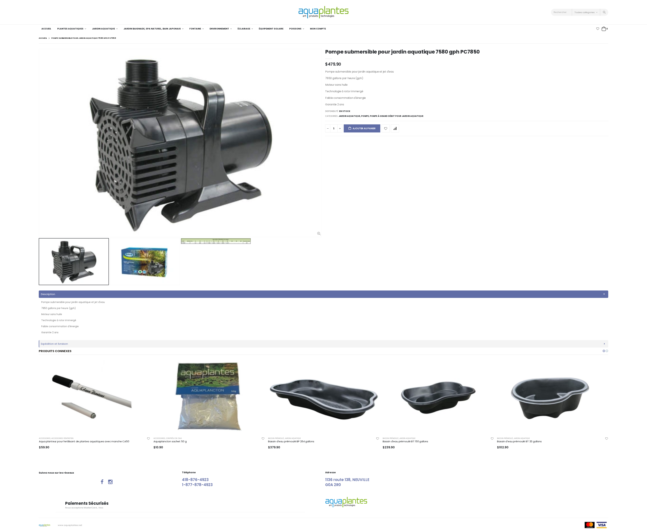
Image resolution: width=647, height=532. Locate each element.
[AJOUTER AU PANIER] (145, 366)
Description (48, 294)
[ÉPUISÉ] (374, 366)
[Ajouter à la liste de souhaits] (386, 128)
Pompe (365, 116)
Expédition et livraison (54, 344)
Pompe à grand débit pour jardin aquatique (396, 116)
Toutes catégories (585, 12)
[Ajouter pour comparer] (395, 128)
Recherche (604, 12)
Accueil (43, 38)
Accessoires (45, 438)
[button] (603, 351)
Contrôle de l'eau (59, 438)
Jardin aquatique (349, 116)
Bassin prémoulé (161, 438)
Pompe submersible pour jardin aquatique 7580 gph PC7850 (402, 51)
